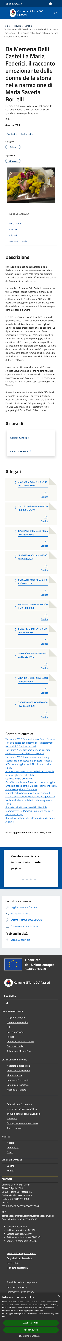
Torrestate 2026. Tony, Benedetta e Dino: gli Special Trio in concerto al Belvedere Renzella (28, 758)
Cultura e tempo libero (18, 1070)
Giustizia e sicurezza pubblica (22, 1109)
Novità (17, 26)
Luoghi (10, 1166)
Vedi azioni (26, 134)
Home (7, 26)
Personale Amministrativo (20, 1041)
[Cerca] (55, 13)
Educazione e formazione (19, 1104)
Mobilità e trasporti (16, 1089)
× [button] (58, 1296)
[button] (31, 1336)
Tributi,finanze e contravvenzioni (23, 1113)
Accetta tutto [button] (31, 1323)
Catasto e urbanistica (18, 1085)
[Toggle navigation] (6, 13)
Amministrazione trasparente (22, 1282)
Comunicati (13, 1147)
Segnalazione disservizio (19, 1258)
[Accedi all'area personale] (50, 3)
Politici (10, 1036)
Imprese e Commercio (18, 1080)
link (3, 1316)
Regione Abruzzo (13, 3)
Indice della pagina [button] (19, 213)
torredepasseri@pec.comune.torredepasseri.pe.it (28, 1215)
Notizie (28, 26)
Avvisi (10, 1152)
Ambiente (12, 1118)
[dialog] (31, 1317)
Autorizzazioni (14, 1128)
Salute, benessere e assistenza (22, 1123)
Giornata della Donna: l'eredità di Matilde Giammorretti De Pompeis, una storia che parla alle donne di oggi (29, 810)
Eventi (10, 1170)
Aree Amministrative (17, 1022)
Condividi (10, 134)
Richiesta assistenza (17, 1268)
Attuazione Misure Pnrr (19, 1051)
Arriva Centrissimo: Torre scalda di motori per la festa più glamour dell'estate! (29, 773)
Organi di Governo (16, 1017)
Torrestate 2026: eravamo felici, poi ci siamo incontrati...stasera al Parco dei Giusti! (27, 751)
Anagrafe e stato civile (18, 1065)
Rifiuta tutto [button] (31, 1330)
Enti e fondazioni (15, 1032)
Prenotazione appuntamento (21, 1253)
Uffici (9, 1027)
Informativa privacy (17, 1287)
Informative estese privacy (21, 1292)
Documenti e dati (15, 1046)
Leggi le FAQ (13, 1263)
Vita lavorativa (14, 1075)
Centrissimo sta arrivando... (19, 778)
